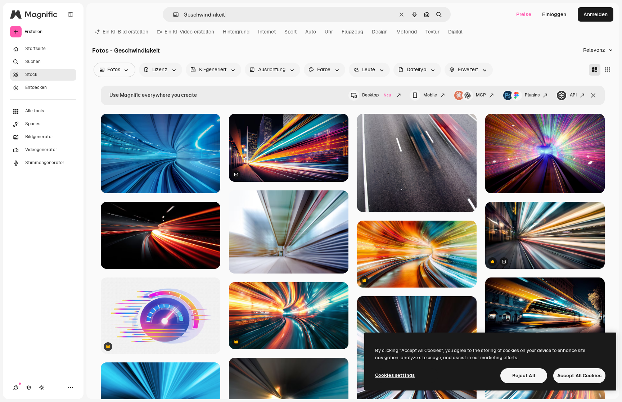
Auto (310, 31)
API (573, 95)
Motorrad (406, 31)
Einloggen (554, 14)
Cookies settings (395, 375)
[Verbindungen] (16, 387)
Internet (267, 31)
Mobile (430, 95)
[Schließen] (593, 95)
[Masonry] (594, 70)
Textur (432, 31)
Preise (523, 14)
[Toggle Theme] (42, 387)
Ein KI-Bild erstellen (125, 31)
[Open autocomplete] (173, 14)
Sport (290, 31)
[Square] (607, 70)
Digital (455, 31)
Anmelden (595, 14)
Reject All (523, 375)
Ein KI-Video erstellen (189, 31)
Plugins (532, 95)
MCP (481, 95)
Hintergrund (236, 31)
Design (380, 31)
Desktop (376, 95)
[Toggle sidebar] (70, 14)
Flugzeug (352, 31)
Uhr (329, 31)
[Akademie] (29, 387)
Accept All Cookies (579, 375)
